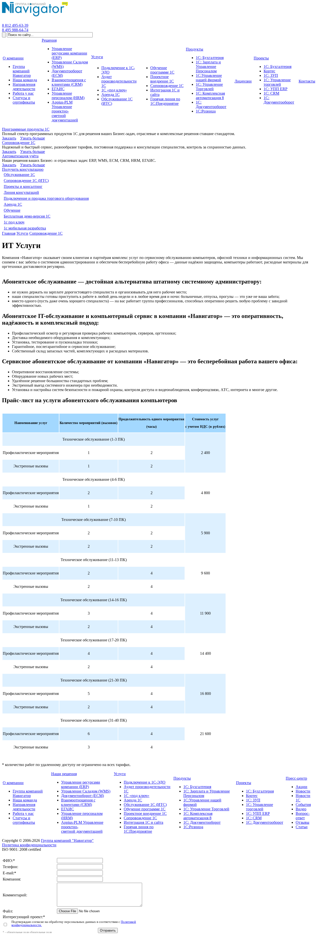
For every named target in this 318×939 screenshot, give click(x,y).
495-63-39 (15, 25)
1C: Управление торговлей (259, 806)
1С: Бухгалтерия (197, 787)
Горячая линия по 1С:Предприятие (139, 829)
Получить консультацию (22, 169)
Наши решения (64, 774)
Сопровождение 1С (18, 143)
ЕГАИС (67, 809)
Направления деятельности (24, 806)
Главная (8, 233)
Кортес (252, 796)
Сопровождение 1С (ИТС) (26, 180)
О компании (13, 783)
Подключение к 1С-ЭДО (144, 782)
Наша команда (25, 800)
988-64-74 (15, 30)
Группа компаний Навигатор (28, 793)
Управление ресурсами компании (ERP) (80, 784)
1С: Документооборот (202, 822)
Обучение (12, 210)
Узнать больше (32, 138)
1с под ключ (14, 222)
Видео (301, 809)
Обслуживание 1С (19, 174)
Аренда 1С (13, 204)
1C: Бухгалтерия (260, 791)
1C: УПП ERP (258, 813)
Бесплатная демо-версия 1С (27, 216)
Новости (303, 791)
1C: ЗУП (253, 800)
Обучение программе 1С (144, 809)
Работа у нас (23, 813)
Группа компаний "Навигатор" (67, 840)
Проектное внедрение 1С (145, 813)
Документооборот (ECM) (82, 796)
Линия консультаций (21, 192)
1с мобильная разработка (25, 228)
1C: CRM (254, 818)
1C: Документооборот (264, 822)
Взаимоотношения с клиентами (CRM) (78, 802)
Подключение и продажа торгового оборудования (46, 198)
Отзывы (302, 822)
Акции (301, 787)
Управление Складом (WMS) (85, 791)
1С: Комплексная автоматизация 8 (197, 815)
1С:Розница (193, 827)
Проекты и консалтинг (23, 186)
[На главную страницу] (35, 16)
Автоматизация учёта (20, 156)
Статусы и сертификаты (24, 820)
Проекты (243, 783)
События (303, 804)
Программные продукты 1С (25, 129)
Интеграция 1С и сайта (143, 822)
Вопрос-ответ (303, 815)
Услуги (22, 233)
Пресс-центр (296, 778)
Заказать (9, 138)
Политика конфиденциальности (29, 845)
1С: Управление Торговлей (206, 809)
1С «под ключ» (136, 796)
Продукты (182, 778)
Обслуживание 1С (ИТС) (145, 804)
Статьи (302, 827)
